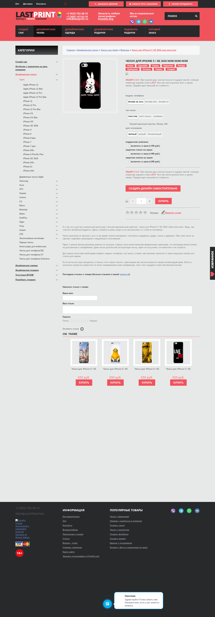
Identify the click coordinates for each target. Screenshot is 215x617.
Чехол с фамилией (119, 516)
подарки (103, 31)
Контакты (41, 4)
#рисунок (132, 69)
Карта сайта (68, 552)
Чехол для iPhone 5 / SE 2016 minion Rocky (115, 369)
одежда (74, 31)
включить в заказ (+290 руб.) (145, 161)
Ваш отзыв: (68, 303)
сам (23, 31)
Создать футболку (119, 534)
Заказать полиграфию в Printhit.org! (81, 556)
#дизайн (142, 65)
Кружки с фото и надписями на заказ (128, 547)
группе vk (124, 274)
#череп (171, 69)
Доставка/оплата (71, 516)
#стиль (147, 69)
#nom (130, 65)
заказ (154, 31)
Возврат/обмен (70, 530)
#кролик (168, 65)
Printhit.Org (105, 19)
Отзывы (154, 213)
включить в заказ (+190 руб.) (145, 146)
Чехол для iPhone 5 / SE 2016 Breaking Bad (147, 369)
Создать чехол (117, 525)
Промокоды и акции (73, 534)
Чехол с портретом (119, 530)
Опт (17, 4)
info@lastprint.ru (77, 19)
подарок (131, 31)
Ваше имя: (68, 293)
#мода (181, 65)
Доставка (27, 4)
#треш (158, 69)
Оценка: (67, 317)
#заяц (155, 65)
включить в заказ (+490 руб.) (145, 154)
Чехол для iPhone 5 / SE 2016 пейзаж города (84, 369)
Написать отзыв (173, 213)
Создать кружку (118, 538)
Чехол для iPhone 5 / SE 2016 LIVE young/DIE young (178, 369)
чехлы (46, 31)
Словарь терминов (72, 547)
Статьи (66, 538)
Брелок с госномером (121, 543)
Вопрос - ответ (70, 543)
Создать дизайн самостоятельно (153, 188)
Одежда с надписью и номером (126, 521)
